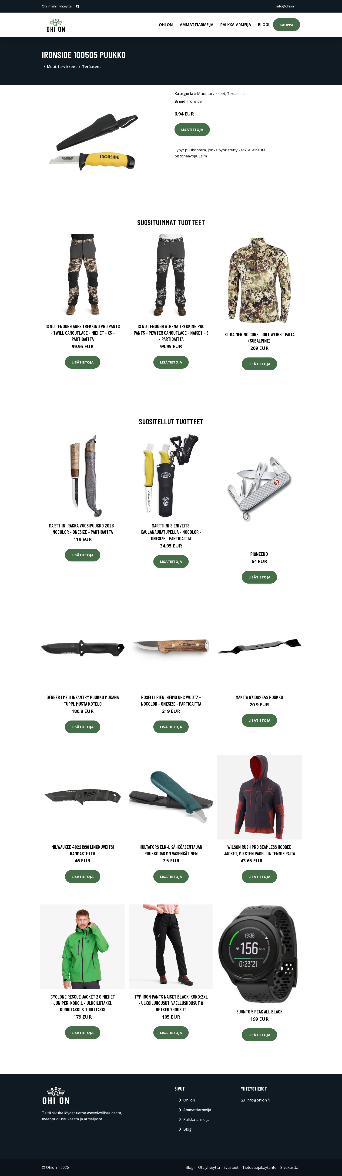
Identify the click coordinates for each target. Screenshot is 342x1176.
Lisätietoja (192, 129)
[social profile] (77, 6)
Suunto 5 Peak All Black (259, 1011)
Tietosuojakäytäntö (259, 1167)
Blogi (263, 24)
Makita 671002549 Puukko (259, 697)
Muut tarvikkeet (62, 66)
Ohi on (166, 24)
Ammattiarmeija (196, 24)
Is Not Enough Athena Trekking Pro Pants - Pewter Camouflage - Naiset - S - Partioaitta (171, 332)
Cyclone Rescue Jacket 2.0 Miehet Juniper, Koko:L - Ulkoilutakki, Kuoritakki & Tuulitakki (82, 1003)
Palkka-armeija (235, 24)
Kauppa (286, 24)
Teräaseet (91, 66)
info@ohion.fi (286, 6)
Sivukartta (289, 1167)
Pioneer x (259, 554)
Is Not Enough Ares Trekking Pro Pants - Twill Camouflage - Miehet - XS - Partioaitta (83, 332)
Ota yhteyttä (209, 1167)
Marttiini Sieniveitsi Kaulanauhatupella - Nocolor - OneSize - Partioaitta (171, 532)
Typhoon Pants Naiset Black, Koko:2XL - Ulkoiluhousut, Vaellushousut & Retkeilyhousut (171, 1003)
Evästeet (231, 1167)
